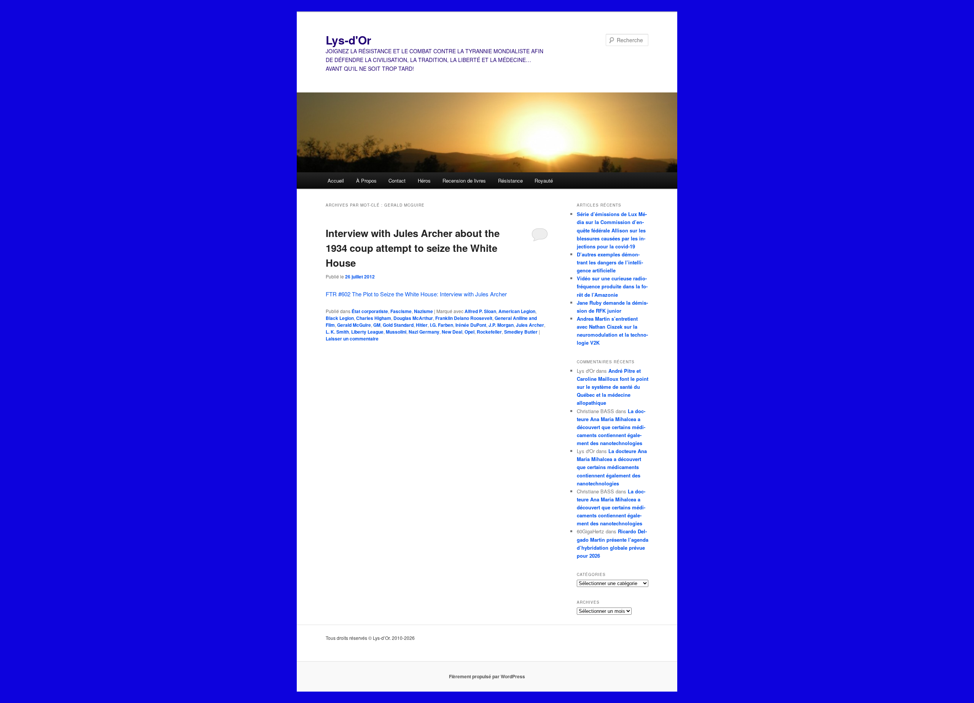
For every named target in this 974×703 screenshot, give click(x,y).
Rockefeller (489, 331)
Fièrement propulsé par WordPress (487, 676)
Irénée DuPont (470, 324)
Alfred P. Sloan (480, 311)
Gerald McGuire (354, 324)
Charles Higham (373, 318)
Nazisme (423, 311)
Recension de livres (464, 180)
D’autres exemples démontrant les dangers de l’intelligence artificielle (610, 262)
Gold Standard (398, 324)
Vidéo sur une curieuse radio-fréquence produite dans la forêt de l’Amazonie (612, 286)
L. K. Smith (337, 331)
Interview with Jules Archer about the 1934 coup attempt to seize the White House (413, 248)
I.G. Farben (441, 324)
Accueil (336, 180)
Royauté (544, 180)
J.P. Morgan (501, 324)
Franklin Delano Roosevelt (463, 318)
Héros (424, 180)
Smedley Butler (521, 331)
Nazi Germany (424, 331)
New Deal (452, 331)
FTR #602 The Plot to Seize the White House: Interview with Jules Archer (416, 294)
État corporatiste (370, 311)
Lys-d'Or (348, 40)
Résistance (510, 180)
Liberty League (367, 331)
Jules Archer (530, 324)
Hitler (422, 324)
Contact (397, 180)
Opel (469, 331)
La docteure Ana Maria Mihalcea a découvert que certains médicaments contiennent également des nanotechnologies (611, 427)
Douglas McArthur (413, 318)
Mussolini (396, 331)
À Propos (366, 180)
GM (376, 324)
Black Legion (340, 318)
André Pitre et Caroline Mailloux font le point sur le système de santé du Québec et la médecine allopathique (612, 387)
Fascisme (401, 311)
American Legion (516, 311)
